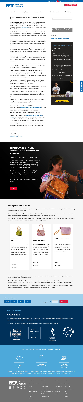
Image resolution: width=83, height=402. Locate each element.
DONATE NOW (64, 301)
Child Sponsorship (44, 386)
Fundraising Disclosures (69, 388)
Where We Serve (58, 386)
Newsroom (31, 393)
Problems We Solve (59, 384)
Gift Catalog (67, 11)
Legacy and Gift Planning (46, 388)
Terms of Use (67, 386)
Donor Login (51, 1)
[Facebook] (10, 387)
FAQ (65, 391)
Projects (56, 393)
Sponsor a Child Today (62, 101)
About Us (13, 11)
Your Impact (57, 388)
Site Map (66, 393)
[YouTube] (17, 387)
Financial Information (33, 391)
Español (66, 396)
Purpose (30, 386)
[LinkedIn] (25, 387)
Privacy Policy (67, 384)
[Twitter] (21, 387)
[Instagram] (14, 387)
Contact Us (31, 398)
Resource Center (39, 11)
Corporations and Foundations (47, 391)
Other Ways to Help (45, 396)
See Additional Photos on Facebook (60, 38)
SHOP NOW (13, 188)
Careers (30, 396)
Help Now (25, 11)
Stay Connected (54, 11)
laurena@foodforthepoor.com (16, 136)
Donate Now (71, 5)
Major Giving (43, 393)
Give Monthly (70, 8)
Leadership (31, 388)
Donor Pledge (57, 391)
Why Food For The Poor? (34, 384)
